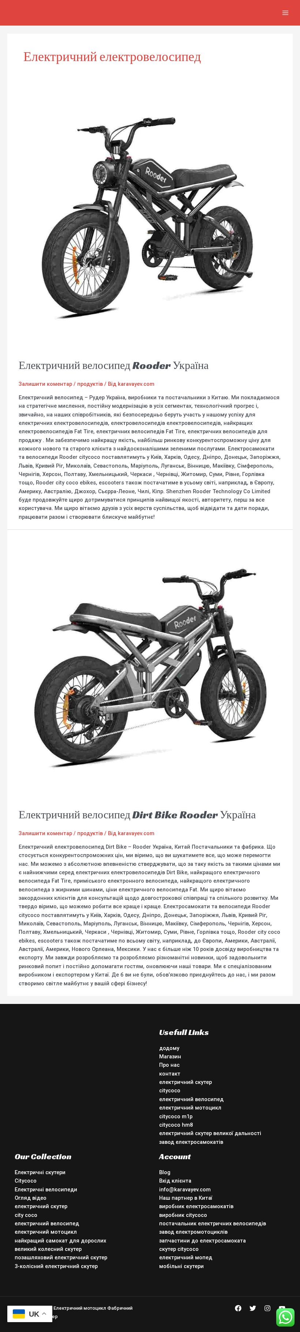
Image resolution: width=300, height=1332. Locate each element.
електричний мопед (185, 1257)
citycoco (169, 1090)
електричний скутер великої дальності (210, 1133)
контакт (169, 1073)
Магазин (170, 1056)
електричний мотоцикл (190, 1107)
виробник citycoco (183, 1215)
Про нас (169, 1065)
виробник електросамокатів (196, 1206)
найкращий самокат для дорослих (60, 1240)
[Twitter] (253, 1308)
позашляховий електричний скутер (61, 1257)
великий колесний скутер (48, 1249)
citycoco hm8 (176, 1125)
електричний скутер (185, 1082)
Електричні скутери (40, 1172)
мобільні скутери (181, 1266)
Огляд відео (30, 1198)
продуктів (90, 384)
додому (169, 1048)
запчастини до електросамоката (202, 1240)
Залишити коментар (45, 384)
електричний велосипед (191, 1099)
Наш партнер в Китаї (185, 1198)
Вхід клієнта (175, 1180)
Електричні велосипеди (46, 1189)
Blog (164, 1172)
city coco (26, 1215)
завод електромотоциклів (193, 1232)
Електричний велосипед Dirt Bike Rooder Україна (137, 815)
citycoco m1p (175, 1116)
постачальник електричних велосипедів (212, 1223)
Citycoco (26, 1180)
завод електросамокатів (191, 1142)
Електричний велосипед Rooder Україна (114, 365)
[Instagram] (267, 1308)
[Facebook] (238, 1308)
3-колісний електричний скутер (56, 1266)
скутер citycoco (179, 1249)
